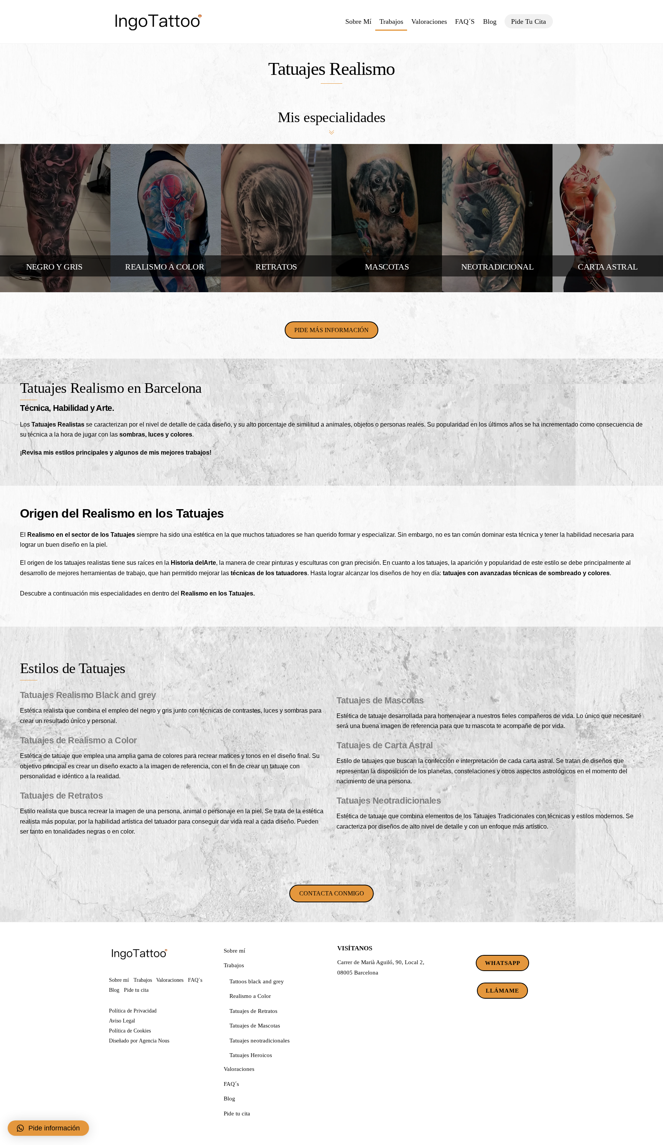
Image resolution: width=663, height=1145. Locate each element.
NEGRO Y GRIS (55, 266)
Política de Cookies (130, 1031)
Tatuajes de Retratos (61, 796)
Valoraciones (429, 21)
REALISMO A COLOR (165, 266)
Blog (489, 21)
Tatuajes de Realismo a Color (78, 740)
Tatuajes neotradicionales (259, 1040)
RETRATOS (276, 266)
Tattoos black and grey (256, 981)
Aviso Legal (122, 1021)
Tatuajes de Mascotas (380, 700)
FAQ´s (465, 21)
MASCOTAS (387, 266)
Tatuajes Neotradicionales (388, 801)
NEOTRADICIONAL (497, 266)
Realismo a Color (250, 996)
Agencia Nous (154, 1040)
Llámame (502, 990)
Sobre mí (358, 21)
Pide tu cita (528, 21)
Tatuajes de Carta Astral (384, 745)
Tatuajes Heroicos (250, 1055)
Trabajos (391, 21)
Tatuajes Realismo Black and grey (88, 695)
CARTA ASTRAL (608, 266)
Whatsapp (502, 963)
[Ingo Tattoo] (158, 34)
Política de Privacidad (133, 1011)
